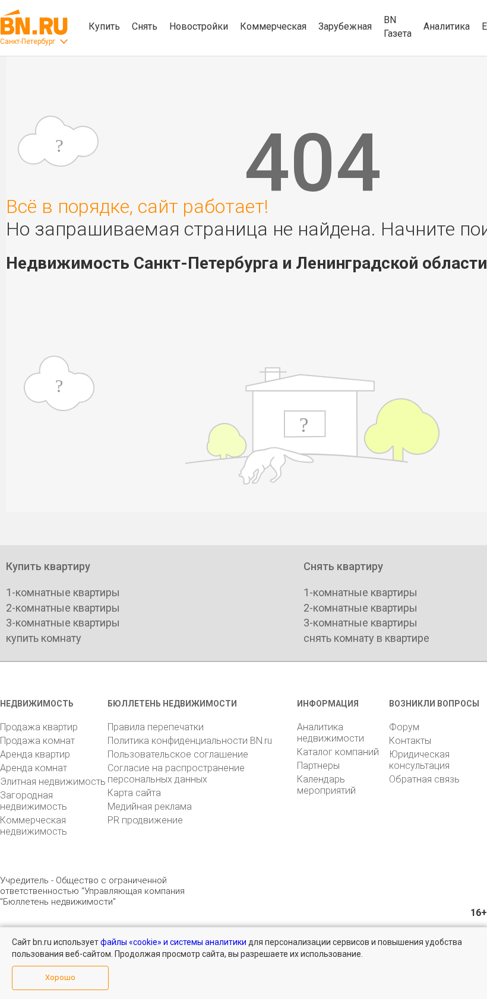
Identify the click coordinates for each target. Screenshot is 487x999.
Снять (144, 26)
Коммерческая (273, 26)
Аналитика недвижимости (330, 732)
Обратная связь (424, 779)
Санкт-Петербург (27, 41)
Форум (404, 727)
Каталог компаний (338, 752)
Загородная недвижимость (33, 801)
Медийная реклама (149, 806)
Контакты (410, 740)
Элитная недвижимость (53, 781)
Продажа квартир (39, 727)
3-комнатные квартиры (63, 622)
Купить (104, 26)
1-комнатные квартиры (63, 592)
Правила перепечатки (155, 727)
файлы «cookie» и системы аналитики (173, 942)
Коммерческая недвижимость (33, 826)
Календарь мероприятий (326, 785)
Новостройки (198, 26)
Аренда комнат (33, 768)
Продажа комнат (37, 740)
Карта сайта (134, 792)
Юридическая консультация (419, 760)
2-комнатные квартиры (63, 608)
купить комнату (43, 638)
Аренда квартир (35, 754)
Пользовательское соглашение (177, 754)
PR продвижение (145, 820)
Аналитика (446, 26)
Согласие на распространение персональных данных (176, 773)
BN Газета (398, 26)
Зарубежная (345, 26)
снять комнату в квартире (366, 638)
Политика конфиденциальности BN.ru (189, 740)
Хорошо (60, 977)
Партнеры (318, 765)
